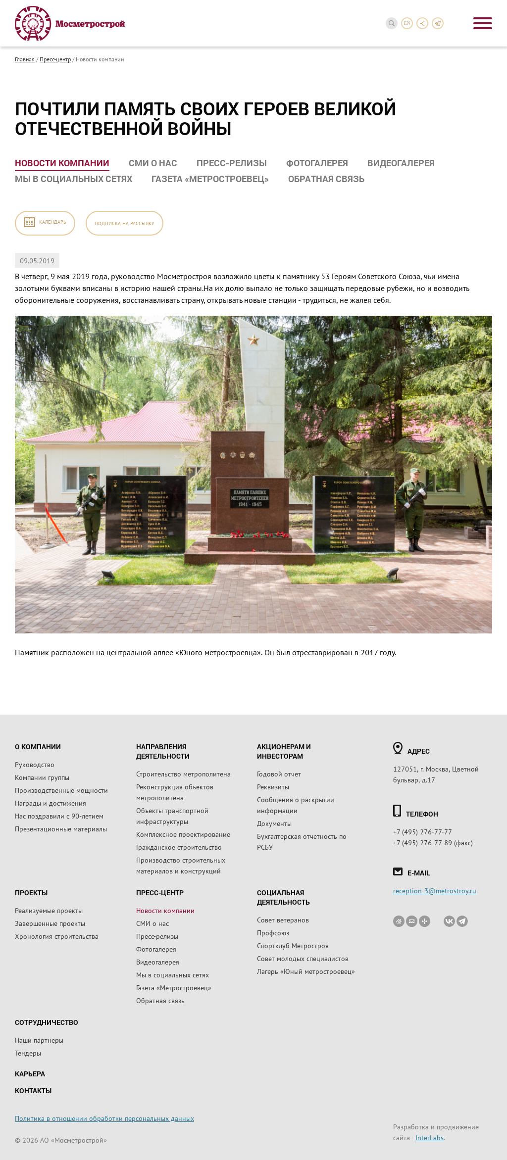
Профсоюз (273, 932)
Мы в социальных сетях (73, 179)
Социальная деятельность (283, 897)
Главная (25, 59)
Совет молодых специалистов (303, 958)
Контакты (33, 1090)
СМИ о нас (153, 163)
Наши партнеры (39, 1039)
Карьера (30, 1073)
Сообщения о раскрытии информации (295, 805)
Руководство (34, 764)
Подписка (124, 223)
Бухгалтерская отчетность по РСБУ (302, 841)
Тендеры (28, 1052)
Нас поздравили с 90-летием (59, 815)
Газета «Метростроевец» (210, 179)
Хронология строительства (57, 935)
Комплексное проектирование (183, 833)
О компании (38, 746)
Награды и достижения (50, 802)
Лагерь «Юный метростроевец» (306, 971)
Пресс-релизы (232, 163)
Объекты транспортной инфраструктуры (172, 815)
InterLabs (429, 1137)
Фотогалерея (317, 163)
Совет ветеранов (283, 919)
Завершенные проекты (50, 922)
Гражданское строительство (179, 846)
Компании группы (42, 777)
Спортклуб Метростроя (293, 945)
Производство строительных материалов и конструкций (180, 865)
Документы (274, 823)
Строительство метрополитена (183, 773)
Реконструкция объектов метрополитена (174, 792)
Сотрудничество (46, 1022)
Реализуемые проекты (49, 910)
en (407, 23)
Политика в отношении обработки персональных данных (104, 1117)
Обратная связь (326, 179)
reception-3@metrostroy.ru (434, 890)
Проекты (31, 892)
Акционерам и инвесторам (284, 751)
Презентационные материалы (61, 828)
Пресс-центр (55, 59)
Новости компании (62, 163)
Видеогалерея (401, 163)
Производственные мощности (61, 789)
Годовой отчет (279, 773)
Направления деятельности (163, 751)
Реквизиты (273, 786)
